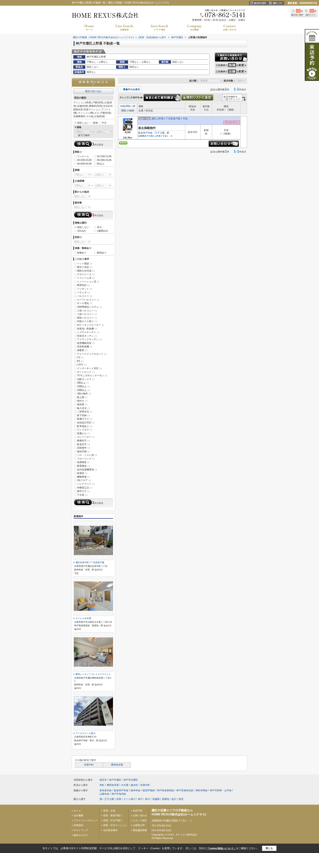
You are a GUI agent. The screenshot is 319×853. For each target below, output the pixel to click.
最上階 (82, 397)
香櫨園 (156, 799)
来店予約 (137, 810)
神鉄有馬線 (201, 790)
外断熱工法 (84, 487)
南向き (82, 400)
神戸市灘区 (149, 136)
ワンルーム (83, 156)
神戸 (140, 799)
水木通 (124, 785)
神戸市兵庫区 (131, 779)
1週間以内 (102, 230)
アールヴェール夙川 (85, 733)
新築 (95, 122)
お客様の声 (139, 825)
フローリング (86, 458)
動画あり (102, 252)
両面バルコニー (87, 317)
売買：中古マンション (115, 825)
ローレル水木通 (83, 618)
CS (80, 357)
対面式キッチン (87, 335)
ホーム (77, 810)
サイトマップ (81, 830)
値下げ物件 (84, 135)
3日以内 (81, 230)
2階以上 (83, 382)
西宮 (181, 799)
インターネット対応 (89, 368)
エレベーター (86, 437)
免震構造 (83, 462)
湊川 (173, 799)
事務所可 (83, 440)
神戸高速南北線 (184, 790)
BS (80, 361)
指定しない (83, 122)
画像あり (82, 252)
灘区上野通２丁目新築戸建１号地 (169, 118)
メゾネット (84, 288)
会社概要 (78, 815)
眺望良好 (83, 285)
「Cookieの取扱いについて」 (221, 848)
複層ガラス (84, 418)
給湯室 (82, 473)
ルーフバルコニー (88, 299)
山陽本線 (104, 793)
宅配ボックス (86, 379)
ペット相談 (84, 263)
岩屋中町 (89, 765)
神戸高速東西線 (165, 790)
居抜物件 (83, 447)
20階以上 (83, 390)
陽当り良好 (84, 267)
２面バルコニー (87, 310)
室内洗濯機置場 (87, 469)
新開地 (165, 799)
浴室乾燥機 (84, 346)
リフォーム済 (86, 278)
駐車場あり (84, 426)
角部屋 (82, 404)
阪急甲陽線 (149, 790)
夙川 (147, 799)
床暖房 (82, 350)
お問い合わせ (140, 815)
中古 (104, 122)
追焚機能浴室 (86, 343)
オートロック (86, 372)
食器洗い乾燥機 (87, 328)
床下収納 (83, 415)
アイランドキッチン (89, 339)
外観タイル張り (87, 321)
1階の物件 (84, 393)
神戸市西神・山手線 (220, 790)
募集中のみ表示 (131, 89)
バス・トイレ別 (87, 455)
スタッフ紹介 (140, 820)
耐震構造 (83, 466)
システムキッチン (88, 332)
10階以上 (83, 386)
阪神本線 (135, 790)
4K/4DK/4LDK (84, 163)
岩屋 (118, 799)
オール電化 (84, 303)
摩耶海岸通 (117, 765)
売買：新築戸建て (112, 815)
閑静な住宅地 (86, 270)
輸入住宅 (83, 408)
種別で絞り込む (93, 91)
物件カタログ (81, 835)
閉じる (269, 848)
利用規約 (78, 825)
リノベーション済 (88, 281)
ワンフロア (84, 429)
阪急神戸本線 (145, 132)
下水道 (82, 494)
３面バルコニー (87, 314)
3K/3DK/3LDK (104, 160)
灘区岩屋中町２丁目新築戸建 (90, 562)
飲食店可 (83, 444)
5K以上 (100, 163)
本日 (99, 227)
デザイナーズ (86, 274)
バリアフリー (86, 484)
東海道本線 (106, 790)
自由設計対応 (86, 422)
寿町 (102, 785)
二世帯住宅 (84, 411)
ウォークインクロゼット (92, 354)
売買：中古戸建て (112, 820)
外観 (122, 106)
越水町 (134, 785)
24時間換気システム (89, 306)
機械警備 (83, 476)
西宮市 (103, 779)
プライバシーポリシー (86, 820)
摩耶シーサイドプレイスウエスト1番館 (95, 674)
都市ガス (83, 491)
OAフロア (84, 480)
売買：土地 (109, 810)
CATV (81, 364)
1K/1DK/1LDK (104, 156)
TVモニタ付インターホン (92, 375)
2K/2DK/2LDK (84, 160)
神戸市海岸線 (119, 793)
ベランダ (83, 292)
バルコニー (84, 296)
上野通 (157, 136)
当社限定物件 (110, 830)
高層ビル (83, 433)
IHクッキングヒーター (90, 325)
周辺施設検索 (140, 830)
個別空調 (83, 451)
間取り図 (130, 106)
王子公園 (159, 132)
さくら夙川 (130, 799)
